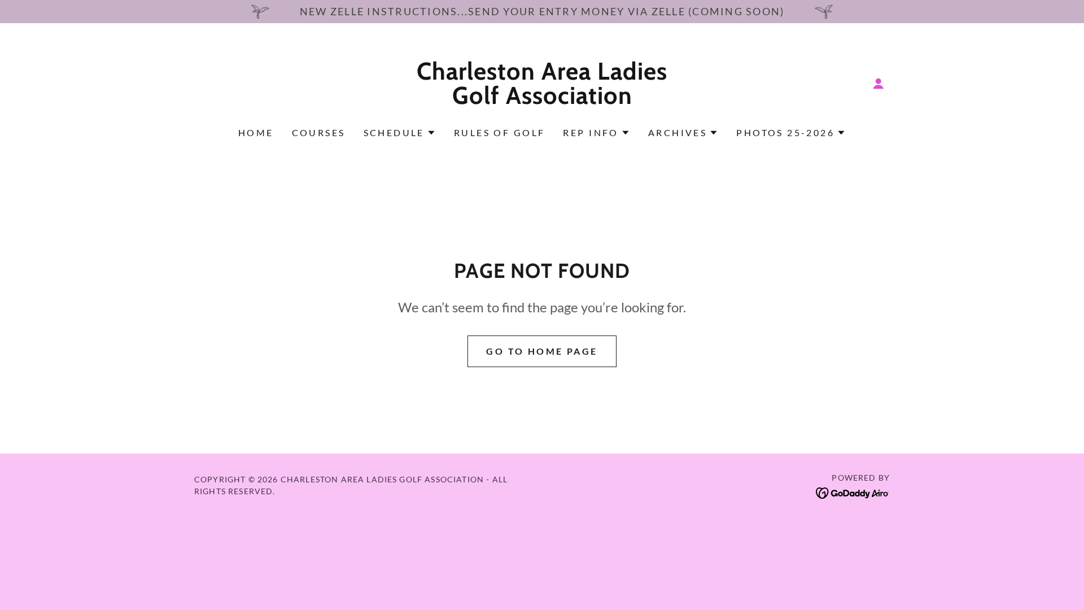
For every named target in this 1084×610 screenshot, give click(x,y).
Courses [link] (319, 132)
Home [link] (256, 132)
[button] (878, 83)
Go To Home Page (541, 351)
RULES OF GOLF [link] (499, 132)
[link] (542, 100)
